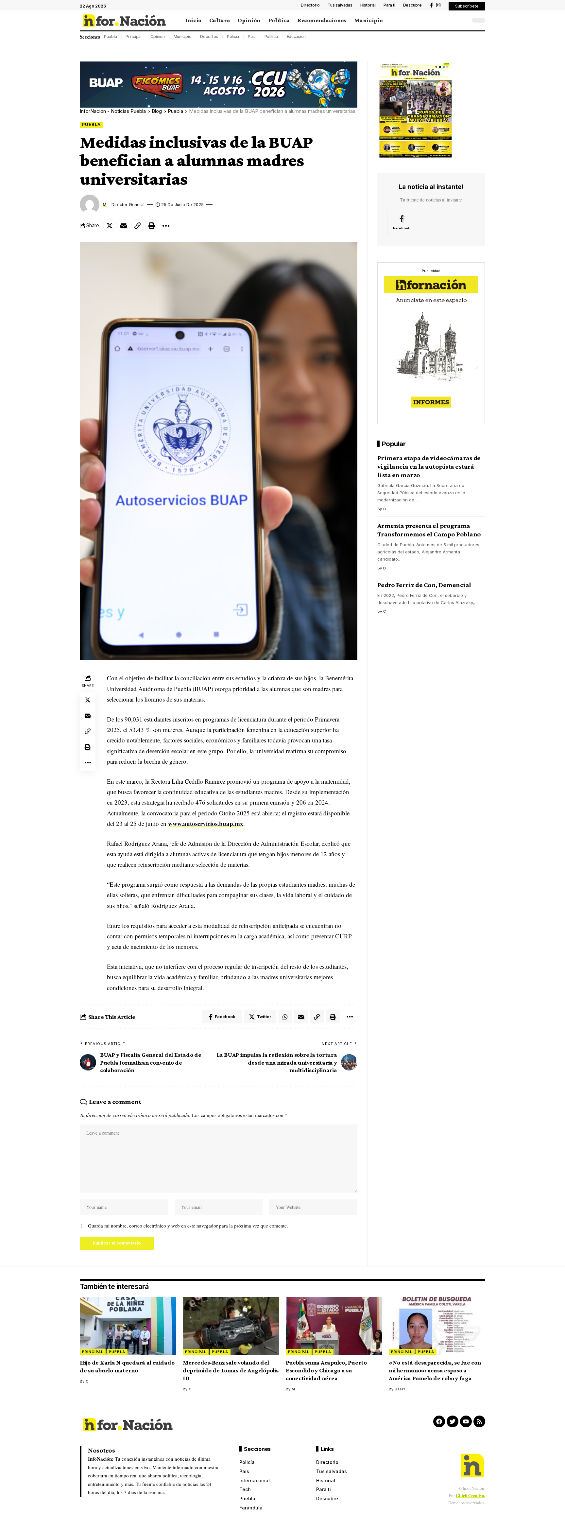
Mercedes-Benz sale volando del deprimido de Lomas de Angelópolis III (231, 1370)
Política (271, 36)
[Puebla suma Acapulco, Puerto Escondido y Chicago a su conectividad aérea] (334, 1326)
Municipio (183, 36)
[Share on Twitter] (109, 225)
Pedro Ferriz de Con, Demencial (424, 585)
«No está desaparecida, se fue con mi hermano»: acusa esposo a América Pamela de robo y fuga (435, 1370)
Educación (296, 36)
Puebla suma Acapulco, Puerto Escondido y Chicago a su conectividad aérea (326, 1370)
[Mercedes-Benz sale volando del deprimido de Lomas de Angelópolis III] (231, 1326)
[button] (467, 6)
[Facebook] (431, 5)
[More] (165, 225)
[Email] (123, 225)
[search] (464, 20)
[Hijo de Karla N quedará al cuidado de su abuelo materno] (128, 1326)
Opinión (157, 36)
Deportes (209, 36)
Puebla (110, 36)
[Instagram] (438, 5)
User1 (400, 1389)
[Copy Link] (137, 225)
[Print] (151, 225)
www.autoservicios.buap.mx (205, 823)
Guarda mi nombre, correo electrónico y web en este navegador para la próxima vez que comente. (188, 1225)
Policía (233, 36)
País (252, 36)
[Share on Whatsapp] (285, 1016)
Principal (134, 36)
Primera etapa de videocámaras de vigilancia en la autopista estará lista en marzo (429, 466)
